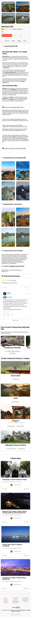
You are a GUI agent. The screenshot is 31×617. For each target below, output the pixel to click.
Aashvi (9, 293)
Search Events (25, 599)
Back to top (15, 320)
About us (15, 599)
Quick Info (7, 40)
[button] (15, 35)
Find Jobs (6, 599)
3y (13, 294)
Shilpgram (11, 426)
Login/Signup (5, 602)
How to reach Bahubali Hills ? (14, 107)
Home (5, 597)
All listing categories (15, 601)
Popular (26, 287)
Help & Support (25, 600)
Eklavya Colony (12, 448)
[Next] (27, 346)
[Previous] (3, 346)
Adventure (19, 29)
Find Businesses (15, 597)
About (24, 40)
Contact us (5, 600)
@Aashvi (9, 294)
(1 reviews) (14, 29)
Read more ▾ (6, 311)
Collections (15, 600)
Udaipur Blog (25, 597)
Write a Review (8, 35)
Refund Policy (15, 602)
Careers (5, 601)
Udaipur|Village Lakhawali (13, 351)
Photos (13, 40)
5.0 (2, 29)
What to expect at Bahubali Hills (15, 148)
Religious (13, 353)
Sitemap (25, 601)
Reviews (19, 40)
